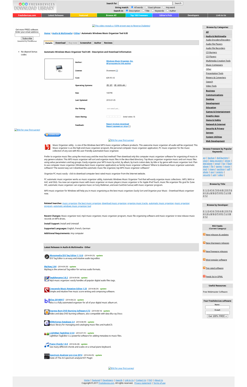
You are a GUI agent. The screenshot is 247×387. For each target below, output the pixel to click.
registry (219, 172)
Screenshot (85, 42)
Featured (83, 15)
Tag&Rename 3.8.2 (59, 277)
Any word (170, 7)
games (219, 166)
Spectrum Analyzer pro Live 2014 (66, 355)
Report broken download (117, 124)
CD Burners (211, 52)
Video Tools (211, 86)
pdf (228, 169)
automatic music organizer (161, 203)
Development (213, 103)
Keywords (159, 10)
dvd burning (222, 157)
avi (204, 157)
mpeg (212, 169)
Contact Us (141, 380)
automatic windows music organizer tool (72, 206)
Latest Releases (56, 15)
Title (147, 10)
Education (211, 107)
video (220, 175)
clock (205, 160)
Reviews (108, 42)
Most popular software (216, 259)
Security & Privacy (215, 128)
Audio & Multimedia (62, 33)
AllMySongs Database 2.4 (62, 321)
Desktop (210, 99)
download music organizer (114, 203)
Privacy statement (142, 383)
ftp (212, 166)
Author (172, 10)
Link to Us (221, 15)
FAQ (150, 380)
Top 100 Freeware (139, 15)
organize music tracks (137, 203)
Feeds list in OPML (214, 276)
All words (138, 7)
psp (212, 172)
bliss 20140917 (57, 299)
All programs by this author (118, 63)
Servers (209, 132)
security (206, 175)
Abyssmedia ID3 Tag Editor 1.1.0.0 (66, 255)
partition (221, 169)
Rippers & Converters (216, 77)
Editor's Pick (165, 15)
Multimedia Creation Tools (218, 60)
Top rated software (214, 268)
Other (77, 33)
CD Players (211, 56)
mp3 (205, 169)
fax (223, 163)
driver (228, 160)
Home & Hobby (213, 120)
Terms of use (159, 383)
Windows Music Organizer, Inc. (119, 61)
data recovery (216, 160)
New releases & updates (217, 234)
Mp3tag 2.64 (50, 266)
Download (60, 42)
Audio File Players (214, 44)
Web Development (215, 141)
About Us (158, 380)
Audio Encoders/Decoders (218, 39)
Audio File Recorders (215, 48)
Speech (209, 81)
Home (87, 380)
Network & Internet (215, 124)
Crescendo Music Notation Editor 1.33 (68, 288)
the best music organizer (89, 203)
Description (134, 10)
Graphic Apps (212, 116)
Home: (47, 33)
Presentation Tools (214, 73)
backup (211, 157)
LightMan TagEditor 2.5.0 (62, 332)
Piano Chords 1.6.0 (59, 344)
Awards (118, 380)
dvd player (208, 163)
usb (214, 175)
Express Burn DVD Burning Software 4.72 (70, 310)
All (207, 32)
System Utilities (214, 136)
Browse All (111, 15)
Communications (214, 95)
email (217, 163)
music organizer (69, 203)
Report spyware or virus (117, 126)
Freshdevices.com (27, 15)
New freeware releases (217, 251)
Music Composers (214, 65)
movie (227, 166)
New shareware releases (217, 243)
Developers (193, 15)
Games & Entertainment (218, 111)
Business (210, 90)
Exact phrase (154, 7)
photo (205, 172)
